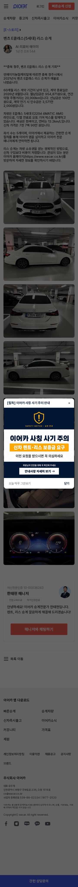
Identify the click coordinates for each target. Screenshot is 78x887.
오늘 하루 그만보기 (20, 483)
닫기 (66, 483)
